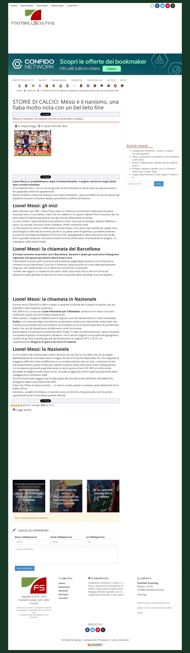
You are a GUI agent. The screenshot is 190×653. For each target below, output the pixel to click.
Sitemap (141, 594)
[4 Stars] (19, 405)
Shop (123, 80)
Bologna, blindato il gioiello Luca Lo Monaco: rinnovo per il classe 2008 (154, 170)
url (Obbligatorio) (95, 537)
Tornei (75, 80)
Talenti (42, 80)
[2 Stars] (14, 405)
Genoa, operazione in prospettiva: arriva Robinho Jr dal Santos (118, 585)
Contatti (72, 6)
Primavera (57, 80)
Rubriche (31, 90)
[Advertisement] (124, 30)
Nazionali (93, 80)
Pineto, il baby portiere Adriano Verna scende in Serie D (114, 588)
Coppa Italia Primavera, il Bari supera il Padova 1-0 (112, 594)
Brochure (57, 6)
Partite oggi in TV (23, 80)
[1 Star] (11, 405)
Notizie (111, 80)
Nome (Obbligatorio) (26, 537)
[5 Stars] (21, 405)
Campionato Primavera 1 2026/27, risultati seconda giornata (117, 582)
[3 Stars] (16, 405)
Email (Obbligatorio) (61, 537)
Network (42, 6)
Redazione (27, 6)
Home (13, 6)
